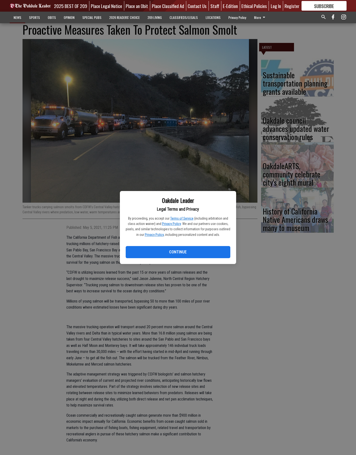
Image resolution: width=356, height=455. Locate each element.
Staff (214, 6)
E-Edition (230, 6)
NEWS (17, 17)
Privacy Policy (171, 224)
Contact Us (197, 6)
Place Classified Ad (168, 6)
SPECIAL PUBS (91, 17)
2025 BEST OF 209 (70, 6)
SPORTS (34, 17)
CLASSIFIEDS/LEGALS (184, 17)
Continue (177, 252)
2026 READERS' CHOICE (124, 17)
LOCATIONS (213, 17)
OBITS (52, 17)
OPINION (69, 17)
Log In (276, 6)
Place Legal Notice (106, 6)
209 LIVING (154, 17)
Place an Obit (137, 6)
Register (292, 6)
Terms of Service (181, 218)
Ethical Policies (254, 6)
